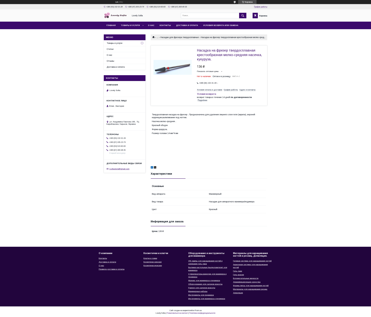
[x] (155, 168)
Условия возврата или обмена (220, 25)
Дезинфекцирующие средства (246, 282)
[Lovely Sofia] (116, 18)
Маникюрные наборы (197, 291)
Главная (111, 25)
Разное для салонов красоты (201, 288)
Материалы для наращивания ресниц (250, 289)
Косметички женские (152, 262)
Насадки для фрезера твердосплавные (179, 37)
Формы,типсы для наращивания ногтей (251, 285)
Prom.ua (198, 310)
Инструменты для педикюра (201, 295)
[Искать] (242, 15)
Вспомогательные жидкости (245, 278)
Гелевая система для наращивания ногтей (252, 261)
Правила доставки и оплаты (111, 269)
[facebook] (152, 168)
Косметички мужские (152, 265)
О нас (151, 25)
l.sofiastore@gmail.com (119, 169)
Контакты (165, 25)
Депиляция (238, 293)
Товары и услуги (130, 25)
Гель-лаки (237, 271)
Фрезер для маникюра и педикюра (204, 280)
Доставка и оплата (187, 25)
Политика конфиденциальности (202, 313)
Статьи (110, 49)
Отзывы (110, 61)
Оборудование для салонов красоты (205, 284)
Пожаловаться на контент (177, 313)
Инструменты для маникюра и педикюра (206, 299)
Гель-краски (238, 275)
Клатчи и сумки (150, 258)
